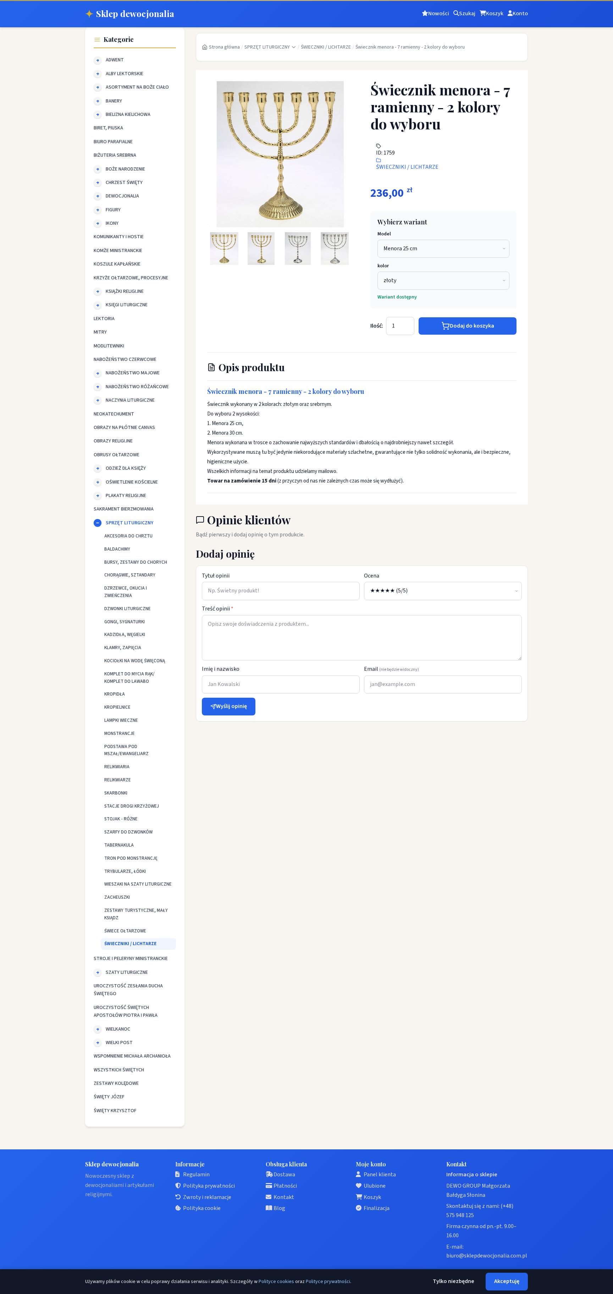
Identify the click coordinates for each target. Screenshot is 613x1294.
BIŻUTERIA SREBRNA (115, 155)
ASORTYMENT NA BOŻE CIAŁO (137, 87)
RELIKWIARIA (116, 767)
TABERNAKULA (119, 845)
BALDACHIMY (117, 549)
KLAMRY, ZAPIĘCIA (122, 648)
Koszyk (372, 1197)
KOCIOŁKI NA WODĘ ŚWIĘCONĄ (134, 661)
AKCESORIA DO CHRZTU (128, 536)
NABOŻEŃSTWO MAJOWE (133, 373)
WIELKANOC (118, 1029)
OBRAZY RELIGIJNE (113, 441)
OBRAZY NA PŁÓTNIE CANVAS (124, 427)
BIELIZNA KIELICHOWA (128, 114)
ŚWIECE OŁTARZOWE (125, 931)
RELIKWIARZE (117, 780)
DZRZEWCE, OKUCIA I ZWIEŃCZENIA (125, 592)
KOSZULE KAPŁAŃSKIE (117, 264)
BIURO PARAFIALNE (113, 141)
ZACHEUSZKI (117, 897)
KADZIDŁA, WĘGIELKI (124, 634)
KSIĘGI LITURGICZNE (127, 304)
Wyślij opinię (231, 706)
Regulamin (196, 1174)
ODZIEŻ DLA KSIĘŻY (126, 468)
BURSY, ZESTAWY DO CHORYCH (135, 562)
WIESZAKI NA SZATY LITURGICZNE (138, 884)
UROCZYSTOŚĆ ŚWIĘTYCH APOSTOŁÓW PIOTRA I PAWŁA (126, 1011)
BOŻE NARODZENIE (125, 169)
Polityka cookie (202, 1208)
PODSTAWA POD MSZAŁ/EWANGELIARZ (126, 750)
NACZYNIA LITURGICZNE (130, 400)
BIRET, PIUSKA (108, 128)
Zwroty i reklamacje (207, 1197)
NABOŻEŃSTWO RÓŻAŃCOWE (137, 386)
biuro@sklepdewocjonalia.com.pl (486, 1256)
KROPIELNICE (117, 707)
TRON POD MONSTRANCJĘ (131, 858)
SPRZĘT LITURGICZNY (129, 522)
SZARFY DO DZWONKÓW (128, 832)
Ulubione (375, 1186)
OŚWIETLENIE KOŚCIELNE (132, 482)
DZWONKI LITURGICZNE (127, 609)
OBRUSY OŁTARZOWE (116, 454)
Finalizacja (377, 1208)
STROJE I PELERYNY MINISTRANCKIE (131, 958)
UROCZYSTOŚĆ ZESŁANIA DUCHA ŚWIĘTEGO (128, 989)
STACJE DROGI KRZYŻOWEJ (131, 806)
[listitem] (224, 249)
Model (384, 234)
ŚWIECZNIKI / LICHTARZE (130, 944)
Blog (279, 1208)
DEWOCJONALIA (122, 196)
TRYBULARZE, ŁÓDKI (125, 871)
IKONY (112, 223)
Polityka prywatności (209, 1186)
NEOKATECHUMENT (114, 414)
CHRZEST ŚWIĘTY (124, 182)
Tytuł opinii (216, 576)
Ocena (371, 576)
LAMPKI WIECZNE (121, 720)
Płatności (285, 1186)
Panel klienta (380, 1174)
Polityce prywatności (328, 1281)
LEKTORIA (104, 318)
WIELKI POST (119, 1042)
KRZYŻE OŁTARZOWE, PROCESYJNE (131, 277)
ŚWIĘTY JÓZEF (109, 1096)
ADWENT (115, 59)
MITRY (100, 332)
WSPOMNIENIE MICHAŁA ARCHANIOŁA (132, 1056)
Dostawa (284, 1174)
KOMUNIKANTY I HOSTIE (119, 236)
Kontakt (284, 1197)
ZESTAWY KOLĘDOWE (116, 1083)
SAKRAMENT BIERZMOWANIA (124, 509)
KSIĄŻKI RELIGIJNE (125, 291)
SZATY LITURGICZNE (127, 972)
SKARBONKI (115, 793)
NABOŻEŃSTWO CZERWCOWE (125, 359)
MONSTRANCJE (119, 733)
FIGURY (113, 209)
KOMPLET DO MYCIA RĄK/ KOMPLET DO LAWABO (129, 678)
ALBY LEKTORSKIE (124, 73)
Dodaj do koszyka (472, 326)
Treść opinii (217, 609)
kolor (383, 265)
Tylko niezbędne (453, 1281)
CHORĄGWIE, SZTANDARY (129, 575)
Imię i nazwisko (220, 669)
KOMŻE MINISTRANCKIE (118, 250)
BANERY (114, 101)
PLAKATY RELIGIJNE (126, 495)
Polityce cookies (276, 1281)
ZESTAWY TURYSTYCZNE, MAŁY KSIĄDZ (136, 914)
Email (391, 669)
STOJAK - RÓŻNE (121, 819)
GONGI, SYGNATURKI (124, 622)
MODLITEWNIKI (109, 346)
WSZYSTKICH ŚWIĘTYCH (119, 1069)
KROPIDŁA (114, 694)
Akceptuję (506, 1281)
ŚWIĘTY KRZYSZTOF (115, 1110)
